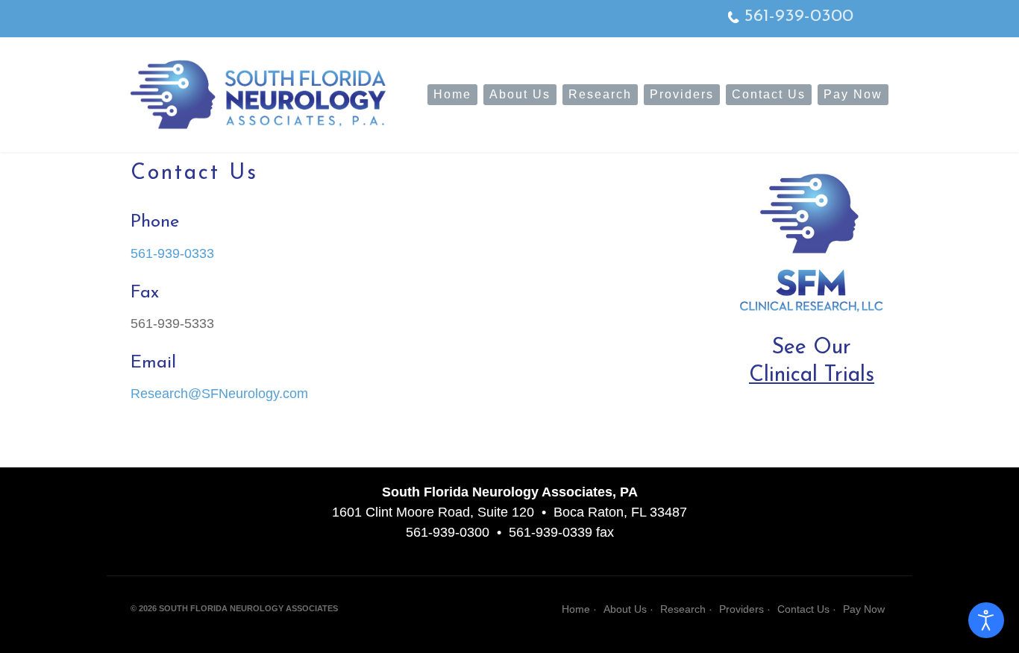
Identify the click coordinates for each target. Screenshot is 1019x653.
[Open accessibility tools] (986, 620)
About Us (520, 94)
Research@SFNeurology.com (219, 393)
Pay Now (853, 94)
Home (452, 94)
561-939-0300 (798, 16)
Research (600, 94)
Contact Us (769, 94)
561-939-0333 (172, 253)
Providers (682, 94)
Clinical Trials (811, 375)
